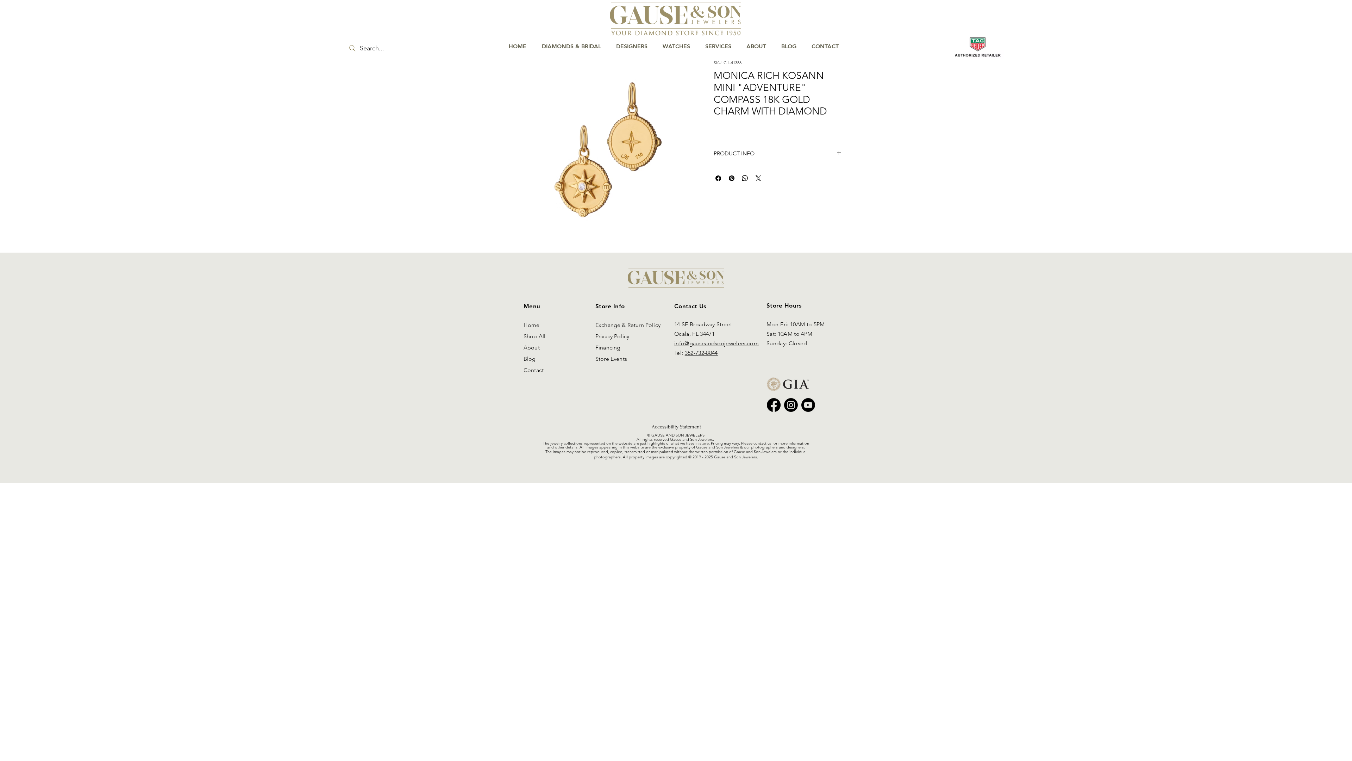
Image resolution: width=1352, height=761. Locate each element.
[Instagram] (791, 405)
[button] (1326, 28)
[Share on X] (758, 178)
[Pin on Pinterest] (731, 178)
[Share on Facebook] (718, 178)
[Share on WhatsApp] (745, 178)
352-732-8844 (701, 352)
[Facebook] (774, 405)
